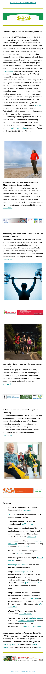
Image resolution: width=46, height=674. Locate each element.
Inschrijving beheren (28, 671)
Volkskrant (27, 510)
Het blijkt (38, 105)
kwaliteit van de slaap (18, 128)
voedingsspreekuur (23, 572)
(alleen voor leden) (33, 583)
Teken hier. (20, 553)
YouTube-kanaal (35, 618)
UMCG (10, 514)
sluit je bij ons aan (11, 644)
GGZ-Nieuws (27, 524)
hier (39, 647)
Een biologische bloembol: (18, 565)
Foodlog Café (32, 598)
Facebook (29, 621)
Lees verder (7, 208)
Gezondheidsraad (25, 547)
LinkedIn (21, 621)
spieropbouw (8, 71)
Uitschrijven (15, 671)
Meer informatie (25, 614)
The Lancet (31, 537)
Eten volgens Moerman (31, 626)
